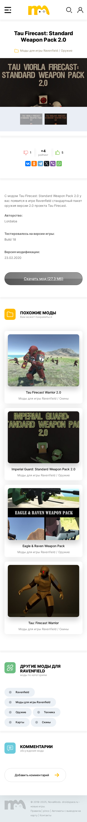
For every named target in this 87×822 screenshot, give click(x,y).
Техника (49, 712)
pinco (46, 810)
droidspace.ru (70, 802)
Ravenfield (22, 692)
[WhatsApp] (59, 163)
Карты (20, 722)
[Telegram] (40, 163)
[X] (46, 163)
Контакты (45, 815)
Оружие (66, 50)
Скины (46, 722)
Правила (36, 810)
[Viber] (53, 163)
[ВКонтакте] (28, 163)
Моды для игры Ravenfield (39, 50)
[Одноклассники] (34, 163)
